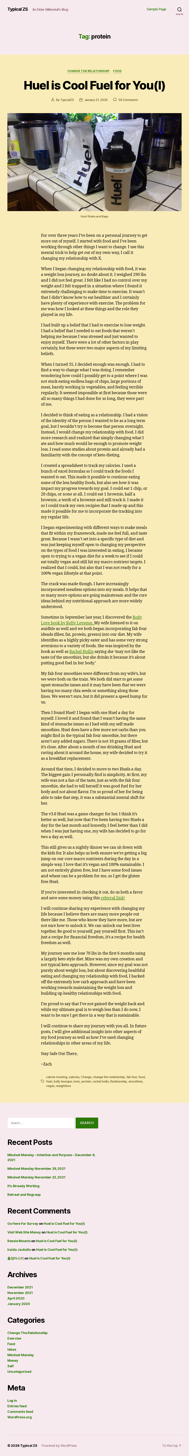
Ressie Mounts (19, 1241)
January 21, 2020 (96, 100)
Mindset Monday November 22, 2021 (36, 1177)
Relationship (118, 1081)
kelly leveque (63, 1081)
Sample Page (156, 9)
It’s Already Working (23, 1186)
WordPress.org (19, 1417)
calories (74, 1077)
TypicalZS (67, 100)
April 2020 (15, 1298)
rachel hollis (101, 1081)
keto (76, 1081)
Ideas (11, 1349)
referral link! (113, 898)
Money (12, 1360)
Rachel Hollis (81, 651)
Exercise (14, 1338)
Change (86, 1077)
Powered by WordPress (59, 1446)
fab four (131, 1077)
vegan (50, 1086)
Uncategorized (19, 1372)
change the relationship (109, 1077)
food (141, 1077)
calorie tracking (56, 1077)
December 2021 (20, 1287)
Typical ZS (17, 9)
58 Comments (128, 100)
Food (117, 71)
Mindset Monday (20, 1355)
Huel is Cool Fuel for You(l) (95, 85)
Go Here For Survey (22, 1224)
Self (10, 1366)
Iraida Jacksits (19, 1250)
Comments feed (20, 1412)
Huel (49, 1081)
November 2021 (20, 1293)
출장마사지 (15, 1258)
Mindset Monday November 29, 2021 (36, 1169)
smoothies (135, 1081)
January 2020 (18, 1304)
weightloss (63, 1086)
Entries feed (17, 1406)
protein (86, 1081)
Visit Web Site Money (24, 1232)
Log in (12, 1400)
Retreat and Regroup (24, 1195)
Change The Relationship (88, 71)
